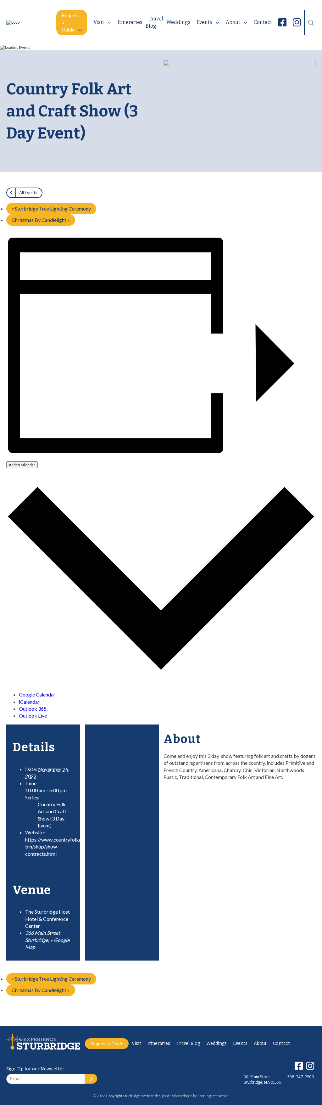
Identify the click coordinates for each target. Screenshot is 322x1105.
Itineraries (130, 22)
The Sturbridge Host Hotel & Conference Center (47, 919)
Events (204, 22)
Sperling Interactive (213, 1095)
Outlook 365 (33, 709)
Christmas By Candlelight (41, 220)
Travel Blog (154, 22)
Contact (263, 22)
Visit (98, 22)
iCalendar (29, 702)
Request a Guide (70, 22)
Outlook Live (33, 716)
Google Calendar (37, 694)
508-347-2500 (300, 1077)
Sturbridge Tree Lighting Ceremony (51, 208)
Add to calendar (22, 464)
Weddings (178, 22)
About (233, 22)
